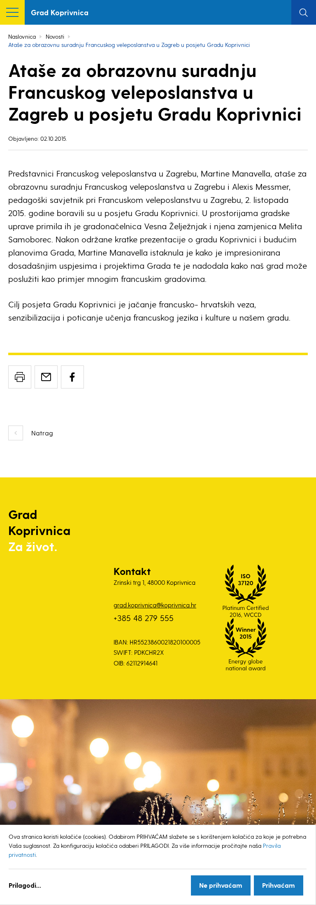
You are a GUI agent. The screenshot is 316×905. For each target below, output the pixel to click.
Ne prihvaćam (220, 885)
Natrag (42, 433)
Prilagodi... (25, 885)
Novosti (55, 36)
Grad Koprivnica (59, 12)
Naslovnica (22, 36)
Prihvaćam (278, 885)
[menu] (12, 12)
